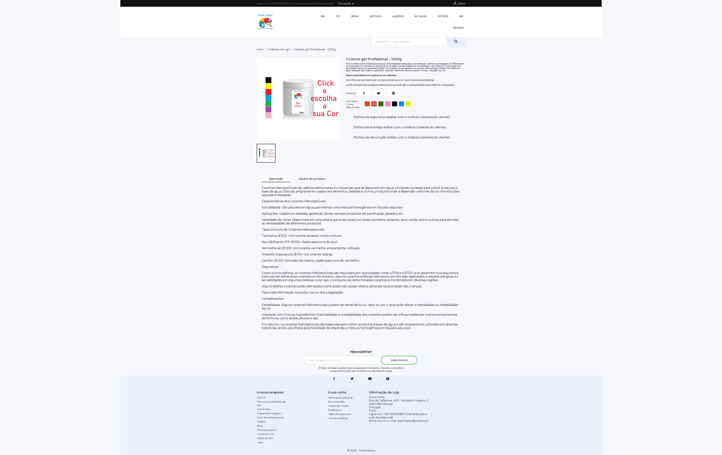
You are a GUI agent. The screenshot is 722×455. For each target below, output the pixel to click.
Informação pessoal (340, 397)
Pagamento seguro (269, 413)
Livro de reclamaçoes (270, 417)
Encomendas (336, 401)
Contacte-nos (265, 433)
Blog (260, 425)
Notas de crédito (338, 405)
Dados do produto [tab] (312, 178)
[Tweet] (379, 93)
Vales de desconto (339, 414)
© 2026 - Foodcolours (361, 450)
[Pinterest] (393, 93)
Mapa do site (265, 438)
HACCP (261, 397)
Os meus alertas (338, 418)
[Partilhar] (364, 93)
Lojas (260, 442)
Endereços (335, 409)
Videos (261, 421)
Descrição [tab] (276, 178)
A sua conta (337, 392)
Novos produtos (267, 429)
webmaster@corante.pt (412, 421)
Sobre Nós (263, 409)
